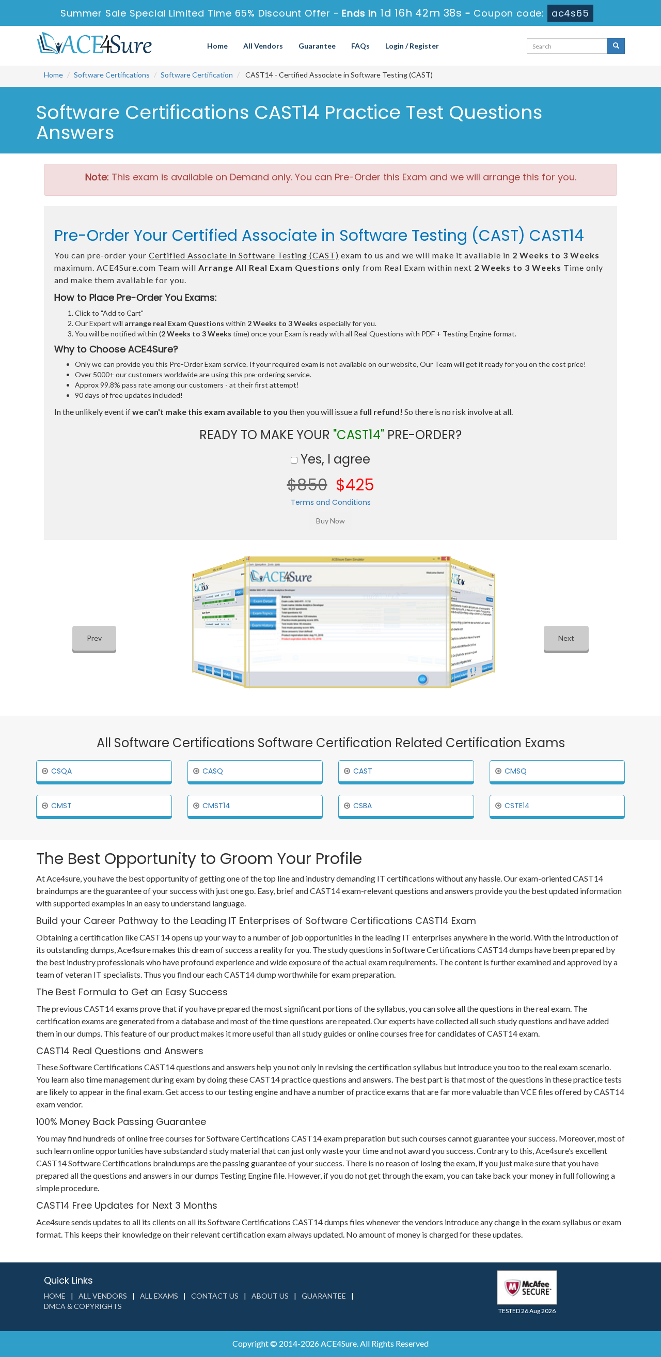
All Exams (159, 1295)
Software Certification (197, 74)
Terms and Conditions (331, 502)
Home (217, 45)
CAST (362, 771)
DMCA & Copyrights (83, 1306)
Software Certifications (112, 74)
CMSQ (516, 771)
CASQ (212, 771)
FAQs (360, 45)
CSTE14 (517, 805)
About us (270, 1295)
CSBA (362, 805)
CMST (61, 805)
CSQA (61, 771)
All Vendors (263, 45)
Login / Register (412, 45)
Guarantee (317, 45)
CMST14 (216, 805)
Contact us (215, 1295)
